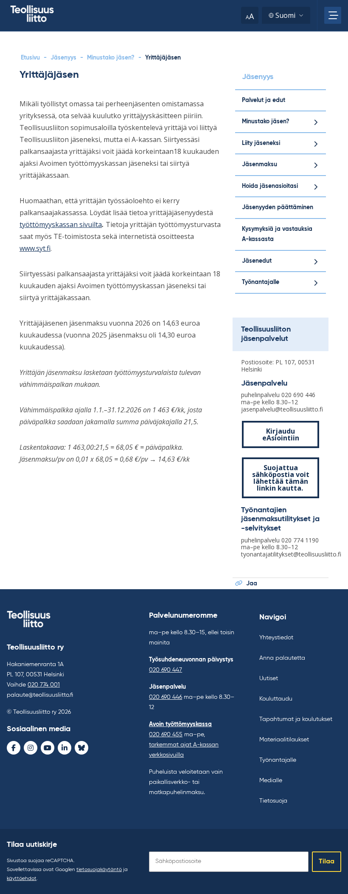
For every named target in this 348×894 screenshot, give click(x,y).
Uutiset (268, 678)
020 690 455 (165, 735)
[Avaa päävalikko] (332, 15)
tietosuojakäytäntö (99, 869)
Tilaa (326, 861)
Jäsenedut (257, 261)
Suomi (285, 15)
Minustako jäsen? (111, 58)
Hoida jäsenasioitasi (270, 186)
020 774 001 (44, 685)
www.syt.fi (35, 248)
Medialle (270, 780)
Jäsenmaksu (259, 164)
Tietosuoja (273, 801)
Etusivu (30, 58)
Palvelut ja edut (263, 100)
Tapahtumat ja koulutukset (295, 719)
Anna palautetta (282, 658)
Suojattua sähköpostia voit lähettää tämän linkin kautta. (280, 478)
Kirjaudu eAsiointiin (280, 434)
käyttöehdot (21, 878)
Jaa (251, 584)
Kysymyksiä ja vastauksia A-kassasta (277, 234)
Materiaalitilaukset (284, 740)
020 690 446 (165, 697)
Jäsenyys (63, 58)
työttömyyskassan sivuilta (61, 224)
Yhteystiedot (276, 638)
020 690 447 (165, 670)
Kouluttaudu (275, 699)
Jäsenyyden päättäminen (277, 207)
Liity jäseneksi (261, 143)
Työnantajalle (260, 282)
